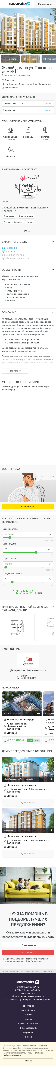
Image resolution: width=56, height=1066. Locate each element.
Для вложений (26, 216)
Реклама (28, 1037)
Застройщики (28, 1010)
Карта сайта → (28, 993)
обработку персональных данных (26, 960)
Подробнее (15, 371)
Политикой (36, 961)
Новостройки (28, 1006)
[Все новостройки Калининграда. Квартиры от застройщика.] (28, 983)
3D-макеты (32, 59)
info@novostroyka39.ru (28, 987)
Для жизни (9, 216)
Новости (28, 1019)
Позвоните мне (28, 506)
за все (30, 740)
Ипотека (28, 1014)
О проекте (28, 1032)
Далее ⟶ (28, 231)
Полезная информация (28, 1023)
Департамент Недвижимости (16, 75)
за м (36, 740)
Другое (30, 222)
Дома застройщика (28, 677)
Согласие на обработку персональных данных (28, 999)
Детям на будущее (13, 222)
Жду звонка (28, 952)
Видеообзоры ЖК (28, 1028)
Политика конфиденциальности (28, 996)
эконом (11, 87)
